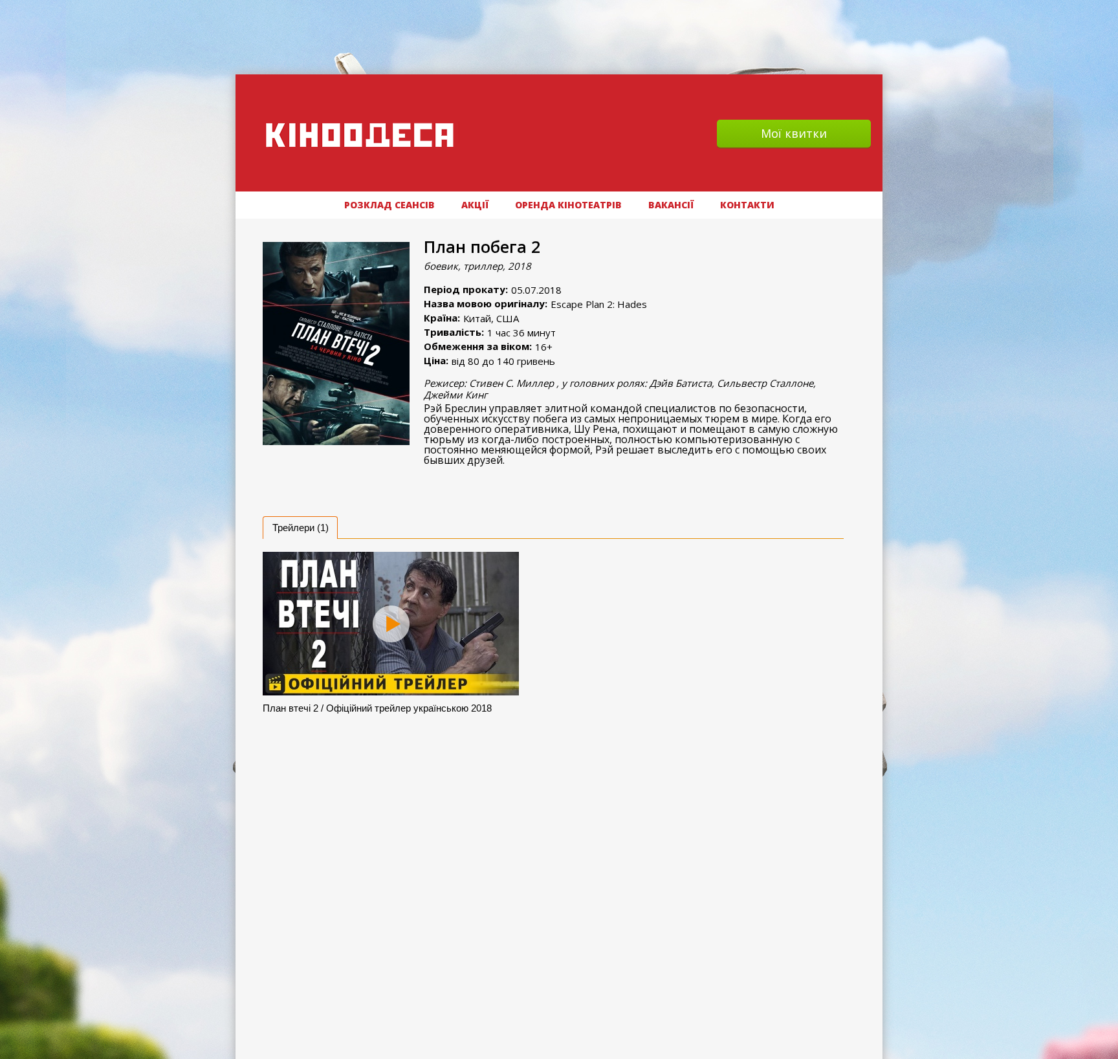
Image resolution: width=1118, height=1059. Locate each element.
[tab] (300, 527)
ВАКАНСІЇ (671, 205)
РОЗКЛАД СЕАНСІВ (389, 205)
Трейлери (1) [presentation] (300, 527)
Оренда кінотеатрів (568, 205)
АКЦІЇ (474, 205)
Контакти (747, 205)
